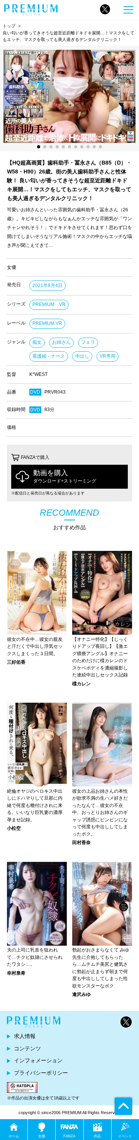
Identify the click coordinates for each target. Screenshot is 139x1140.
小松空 (14, 828)
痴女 (37, 342)
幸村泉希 (16, 973)
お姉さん (61, 342)
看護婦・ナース (48, 356)
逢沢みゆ (81, 994)
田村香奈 (81, 842)
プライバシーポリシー (41, 1073)
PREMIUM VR (49, 304)
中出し (82, 356)
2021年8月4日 (47, 285)
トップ (9, 26)
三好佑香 (16, 662)
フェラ (88, 342)
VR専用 (107, 356)
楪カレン (81, 683)
